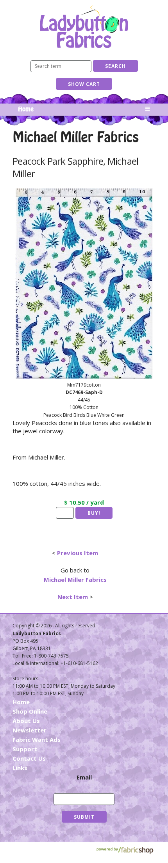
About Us (26, 721)
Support (25, 749)
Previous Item (77, 553)
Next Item (72, 597)
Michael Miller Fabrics (75, 579)
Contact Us (29, 758)
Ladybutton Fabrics (84, 26)
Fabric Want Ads (37, 739)
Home (26, 109)
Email (84, 777)
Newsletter (29, 730)
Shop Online (30, 711)
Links (20, 768)
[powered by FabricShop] (124, 850)
